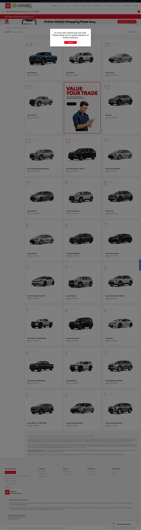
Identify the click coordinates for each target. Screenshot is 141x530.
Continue (70, 42)
